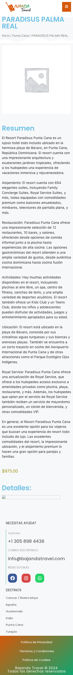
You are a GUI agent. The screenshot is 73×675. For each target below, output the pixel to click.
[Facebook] (12, 578)
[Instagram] (26, 578)
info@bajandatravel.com (36, 559)
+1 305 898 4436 (26, 541)
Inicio (6, 35)
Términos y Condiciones (36, 651)
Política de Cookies (36, 660)
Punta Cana (20, 35)
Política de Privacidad (36, 642)
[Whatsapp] (39, 578)
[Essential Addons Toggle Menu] (66, 7)
